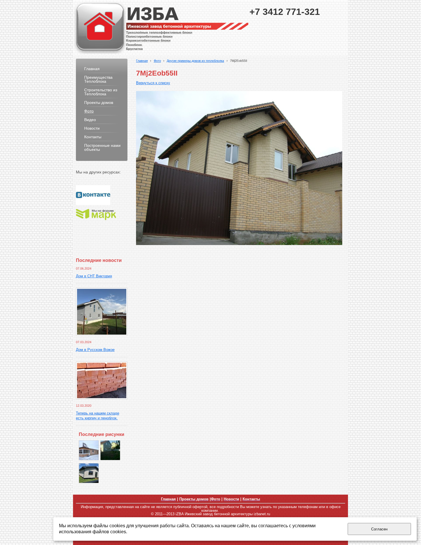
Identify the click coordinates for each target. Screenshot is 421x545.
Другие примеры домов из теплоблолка (195, 60)
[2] (89, 473)
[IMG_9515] (89, 450)
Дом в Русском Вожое (95, 350)
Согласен (379, 529)
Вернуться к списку (153, 83)
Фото (157, 60)
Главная (142, 60)
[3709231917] (110, 450)
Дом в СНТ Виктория (94, 276)
